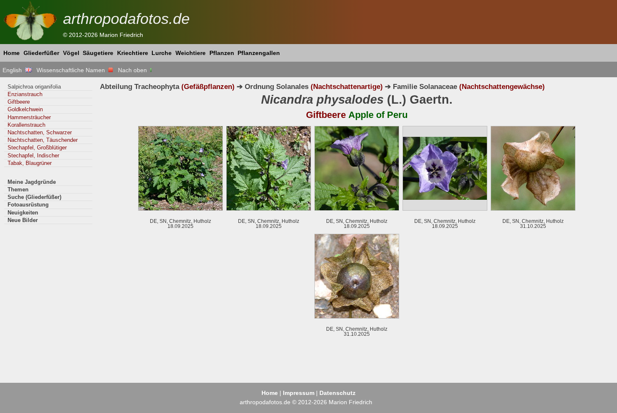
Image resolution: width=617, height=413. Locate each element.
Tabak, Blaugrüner (30, 163)
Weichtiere (190, 53)
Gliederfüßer (41, 53)
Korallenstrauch (26, 125)
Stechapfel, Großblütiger (37, 147)
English (14, 70)
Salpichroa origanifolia (34, 87)
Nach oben (133, 70)
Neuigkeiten (23, 212)
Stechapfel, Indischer (33, 155)
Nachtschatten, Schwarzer (40, 132)
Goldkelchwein (25, 109)
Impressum (298, 392)
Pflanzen (221, 53)
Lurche (162, 53)
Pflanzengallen (259, 53)
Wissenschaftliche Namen (72, 70)
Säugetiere (98, 53)
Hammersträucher (29, 117)
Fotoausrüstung (28, 204)
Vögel (71, 53)
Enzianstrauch (25, 94)
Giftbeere (19, 102)
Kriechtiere (132, 53)
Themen (18, 189)
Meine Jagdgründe (32, 182)
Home (11, 53)
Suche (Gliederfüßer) (34, 197)
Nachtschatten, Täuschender (43, 140)
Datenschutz (337, 392)
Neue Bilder (23, 220)
